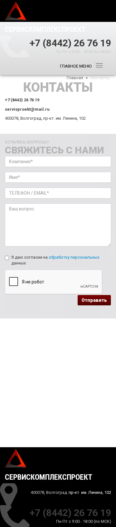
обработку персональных (74, 257)
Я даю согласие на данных (55, 260)
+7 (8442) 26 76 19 (70, 42)
